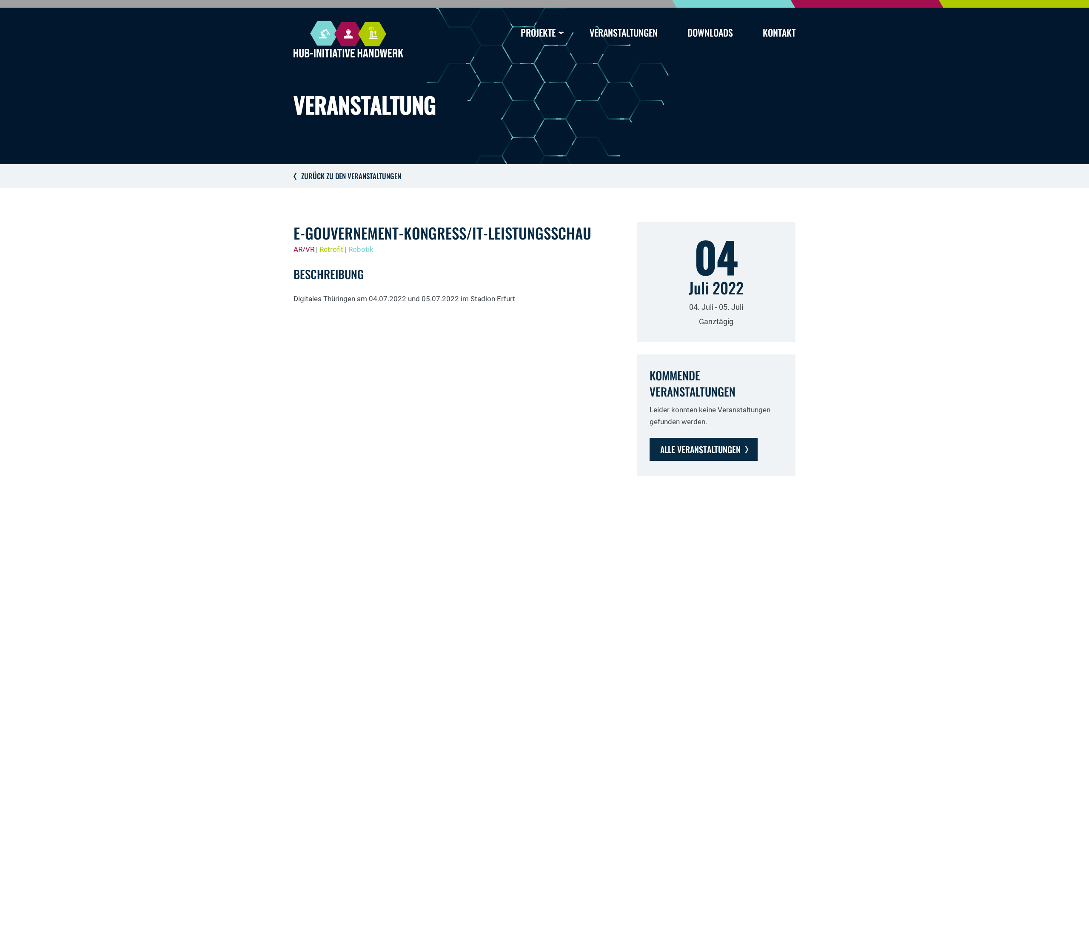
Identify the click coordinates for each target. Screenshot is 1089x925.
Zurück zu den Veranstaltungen (351, 176)
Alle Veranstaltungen (700, 449)
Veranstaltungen (624, 32)
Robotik (360, 249)
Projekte (538, 32)
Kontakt (779, 32)
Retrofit (331, 249)
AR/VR (304, 249)
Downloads (710, 32)
